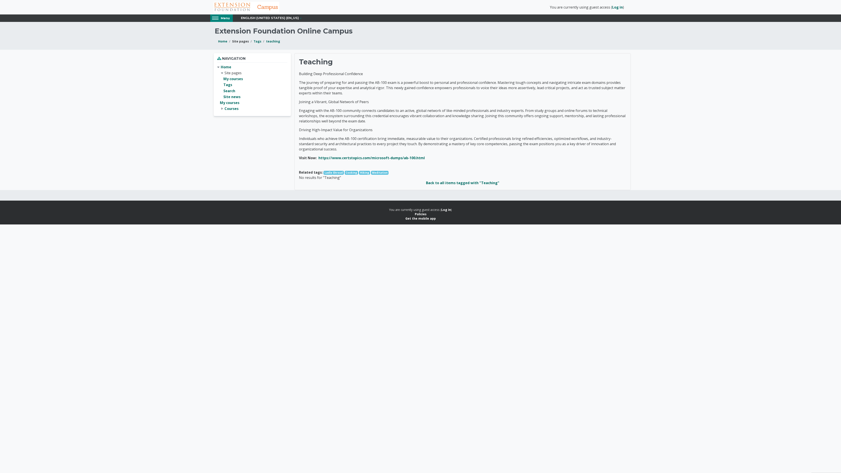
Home (222, 41)
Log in (617, 7)
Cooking (351, 173)
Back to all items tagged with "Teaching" (462, 182)
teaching (273, 41)
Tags (257, 41)
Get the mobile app (420, 218)
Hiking (364, 173)
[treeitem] (252, 88)
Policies (420, 214)
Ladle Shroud (334, 173)
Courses (231, 108)
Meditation (380, 173)
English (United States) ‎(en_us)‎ (270, 18)
